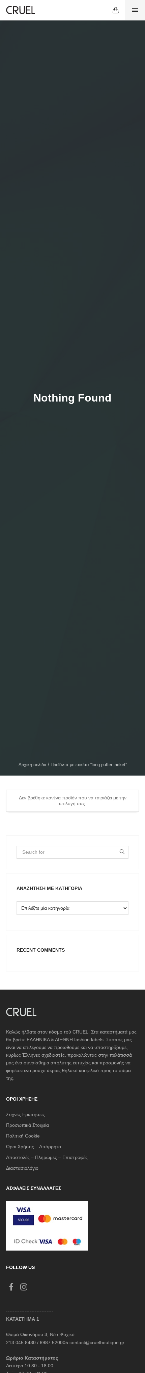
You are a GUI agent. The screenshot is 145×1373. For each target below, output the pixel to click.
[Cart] (116, 10)
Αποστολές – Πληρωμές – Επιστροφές (47, 1157)
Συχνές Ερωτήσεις (25, 1114)
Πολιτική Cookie (23, 1135)
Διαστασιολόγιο (22, 1168)
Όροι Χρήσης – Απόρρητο (33, 1146)
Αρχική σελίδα (33, 764)
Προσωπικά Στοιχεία (27, 1125)
